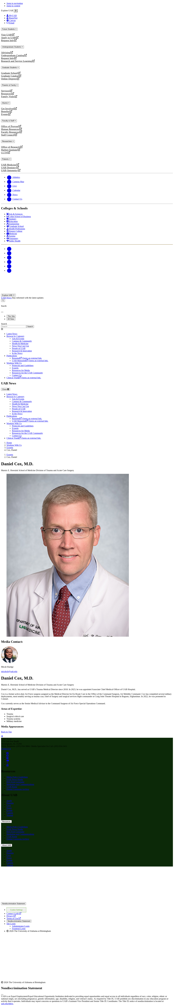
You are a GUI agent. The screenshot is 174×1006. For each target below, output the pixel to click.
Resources (6, 93)
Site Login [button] (11, 924)
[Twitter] (9, 253)
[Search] (3, 300)
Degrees (10, 803)
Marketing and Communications (20, 784)
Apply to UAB (8, 37)
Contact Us (6, 749)
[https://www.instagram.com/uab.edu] (7, 758)
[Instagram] (9, 257)
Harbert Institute (9, 149)
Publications (12, 356)
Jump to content (13, 6)
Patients (5, 159)
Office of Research (10, 147)
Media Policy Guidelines (17, 777)
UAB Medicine (8, 164)
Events (4, 114)
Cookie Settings (16, 910)
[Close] (16, 10)
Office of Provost (9, 126)
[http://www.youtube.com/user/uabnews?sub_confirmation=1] (8, 760)
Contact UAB (14, 913)
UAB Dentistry (8, 167)
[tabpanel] (87, 325)
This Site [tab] (11, 316)
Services (5, 90)
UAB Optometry (9, 170)
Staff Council (7, 135)
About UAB (6, 845)
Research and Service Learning (16, 61)
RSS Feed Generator (15, 782)
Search (4, 324)
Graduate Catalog (9, 75)
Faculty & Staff (8, 121)
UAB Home (12, 787)
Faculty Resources (10, 132)
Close (4, 389)
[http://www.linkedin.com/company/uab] (7, 765)
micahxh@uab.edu (9, 671)
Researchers (7, 141)
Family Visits (7, 96)
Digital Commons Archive (18, 789)
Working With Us (14, 363)
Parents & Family (9, 85)
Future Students (8, 29)
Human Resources (10, 129)
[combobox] (13, 326)
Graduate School (9, 73)
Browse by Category (15, 336)
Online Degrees (8, 78)
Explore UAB (7, 295)
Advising (5, 52)
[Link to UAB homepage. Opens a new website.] (25, 873)
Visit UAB (6, 34)
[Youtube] (9, 262)
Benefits (5, 111)
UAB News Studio (15, 779)
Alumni (5, 103)
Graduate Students (10, 67)
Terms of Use (14, 918)
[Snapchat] (9, 266)
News (9, 808)
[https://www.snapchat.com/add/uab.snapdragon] (7, 756)
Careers (10, 813)
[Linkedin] (9, 270)
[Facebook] (9, 249)
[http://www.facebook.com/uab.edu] (7, 753)
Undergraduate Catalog (12, 55)
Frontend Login (18, 928)
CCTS (4, 152)
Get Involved (7, 108)
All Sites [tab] (11, 319)
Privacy (11, 916)
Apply (9, 800)
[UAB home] (87, 292)
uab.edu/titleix (7, 1003)
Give (9, 805)
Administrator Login (20, 926)
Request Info (7, 40)
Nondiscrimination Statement (13, 904)
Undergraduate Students (12, 47)
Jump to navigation (15, 3)
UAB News (6, 298)
